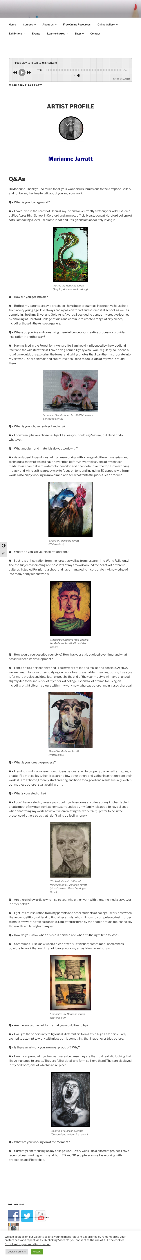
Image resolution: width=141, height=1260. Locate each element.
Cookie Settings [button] (17, 1251)
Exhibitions (15, 33)
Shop (78, 33)
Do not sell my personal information (27, 1244)
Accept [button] (37, 1251)
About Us (48, 24)
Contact (95, 33)
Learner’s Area (56, 33)
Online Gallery (106, 24)
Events (36, 33)
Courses (28, 24)
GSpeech (126, 79)
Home (12, 24)
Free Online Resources (77, 24)
